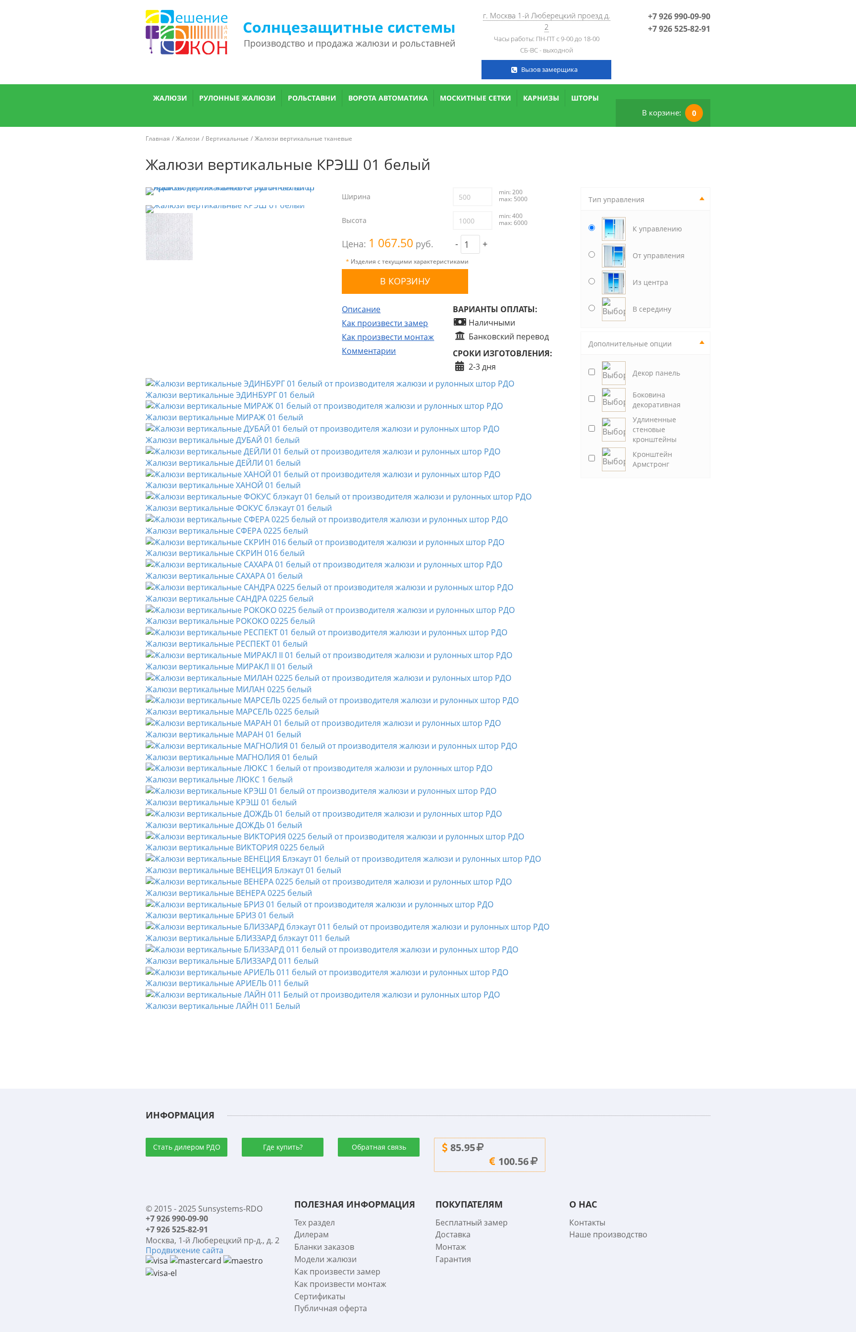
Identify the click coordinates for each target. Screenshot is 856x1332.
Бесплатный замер (471, 1222)
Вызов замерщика (549, 69)
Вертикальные (227, 138)
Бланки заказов (324, 1246)
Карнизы (541, 98)
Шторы (585, 98)
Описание (361, 309)
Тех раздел (314, 1222)
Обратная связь (379, 1147)
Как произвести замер (385, 323)
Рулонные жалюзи (237, 98)
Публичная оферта (330, 1308)
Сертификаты (319, 1296)
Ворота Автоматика (388, 98)
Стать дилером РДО (186, 1147)
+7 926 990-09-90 (679, 16)
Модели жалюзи (325, 1259)
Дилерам (311, 1234)
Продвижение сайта (184, 1250)
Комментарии (369, 350)
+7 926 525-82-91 (679, 28)
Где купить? (283, 1147)
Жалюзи (170, 98)
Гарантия (453, 1259)
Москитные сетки (475, 98)
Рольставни (312, 98)
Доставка (453, 1234)
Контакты (587, 1222)
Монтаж (450, 1246)
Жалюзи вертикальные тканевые (303, 138)
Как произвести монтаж (388, 337)
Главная (158, 138)
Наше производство (608, 1234)
